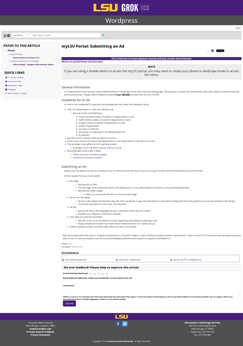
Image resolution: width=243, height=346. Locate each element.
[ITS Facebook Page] (118, 323)
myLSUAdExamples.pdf (75, 259)
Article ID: (65, 244)
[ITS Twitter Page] (125, 323)
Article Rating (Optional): (75, 273)
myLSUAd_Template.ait (129, 259)
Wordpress (121, 20)
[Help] (8, 35)
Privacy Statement (40, 334)
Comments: (68, 285)
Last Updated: (66, 247)
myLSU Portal (16, 54)
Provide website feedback (40, 331)
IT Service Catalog (15, 77)
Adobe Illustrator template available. (90, 154)
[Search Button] (103, 35)
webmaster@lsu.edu (40, 328)
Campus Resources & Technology (25, 61)
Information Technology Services (202, 322)
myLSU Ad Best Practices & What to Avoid (102, 147)
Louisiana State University (120, 341)
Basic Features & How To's (26, 57)
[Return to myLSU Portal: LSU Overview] (82, 61)
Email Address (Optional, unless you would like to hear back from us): (97, 278)
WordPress (18, 35)
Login (237, 28)
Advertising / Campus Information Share (33, 64)
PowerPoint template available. (87, 157)
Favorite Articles (14, 81)
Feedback (11, 89)
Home (11, 50)
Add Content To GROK (17, 93)
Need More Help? (15, 85)
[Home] (5, 35)
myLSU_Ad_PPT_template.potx (187, 259)
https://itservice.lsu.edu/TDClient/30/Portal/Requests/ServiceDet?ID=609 (168, 170)
